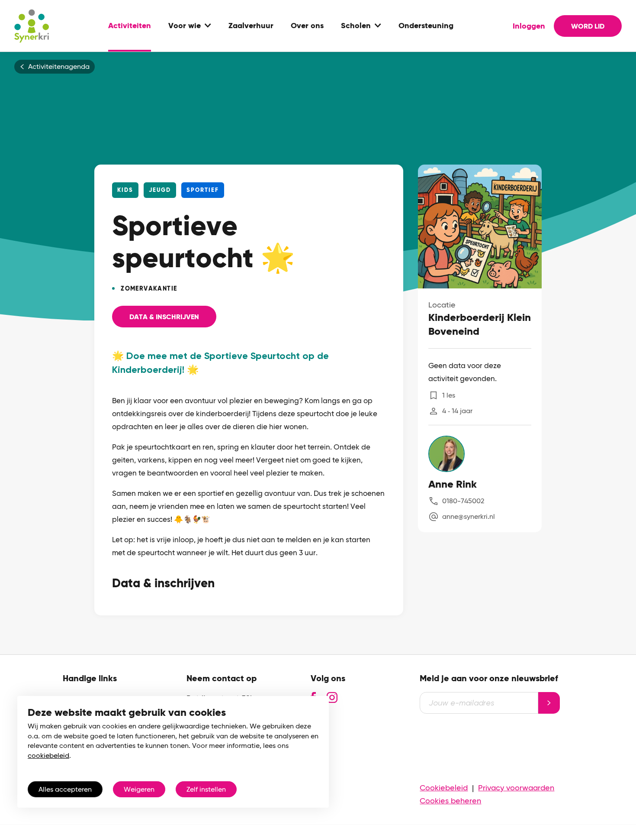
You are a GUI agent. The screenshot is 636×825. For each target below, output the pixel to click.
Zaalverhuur (250, 26)
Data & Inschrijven (164, 317)
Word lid (587, 26)
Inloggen (529, 26)
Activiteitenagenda (59, 66)
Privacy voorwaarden (516, 787)
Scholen (356, 26)
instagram (332, 697)
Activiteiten (129, 26)
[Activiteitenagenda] (31, 26)
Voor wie (184, 26)
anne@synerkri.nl (468, 516)
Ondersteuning (425, 26)
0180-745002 (463, 501)
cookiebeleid (48, 755)
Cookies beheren (450, 800)
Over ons (307, 26)
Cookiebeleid (444, 787)
